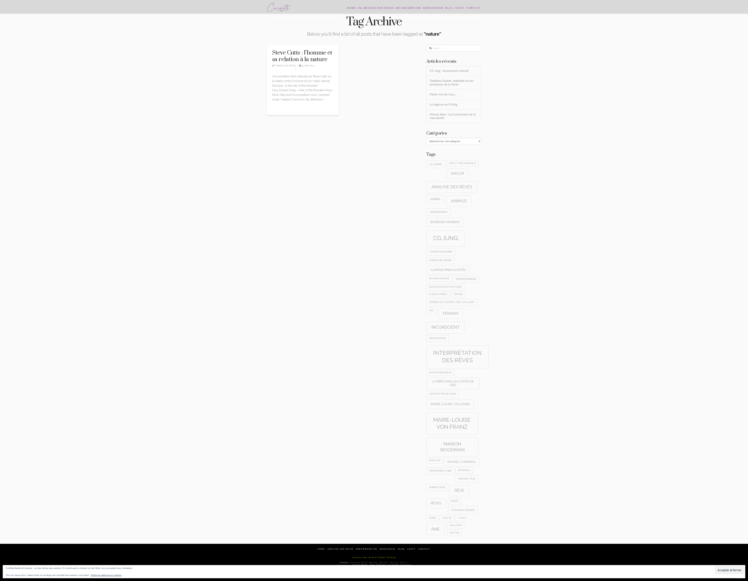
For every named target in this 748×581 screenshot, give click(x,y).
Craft (411, 549)
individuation (437, 338)
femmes (458, 294)
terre (432, 518)
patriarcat (464, 470)
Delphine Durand (439, 278)
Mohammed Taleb (440, 470)
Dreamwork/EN (366, 549)
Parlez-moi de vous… (443, 94)
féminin (450, 313)
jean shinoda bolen (440, 372)
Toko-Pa (446, 518)
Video (290, 69)
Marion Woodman (452, 446)
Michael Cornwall (461, 461)
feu (431, 310)
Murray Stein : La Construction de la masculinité (452, 116)
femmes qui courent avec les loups (451, 302)
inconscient (445, 327)
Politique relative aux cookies (106, 575)
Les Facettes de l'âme (442, 394)
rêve (459, 490)
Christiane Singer (440, 260)
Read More (280, 107)
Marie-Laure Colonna (450, 404)
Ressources (387, 549)
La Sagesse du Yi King (443, 104)
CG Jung (445, 238)
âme (435, 529)
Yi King (461, 518)
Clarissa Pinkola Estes (448, 270)
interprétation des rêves (457, 356)
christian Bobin (441, 251)
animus (459, 201)
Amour (457, 173)
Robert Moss (437, 487)
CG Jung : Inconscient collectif (449, 71)
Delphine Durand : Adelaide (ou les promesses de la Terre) (452, 82)
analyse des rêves (451, 186)
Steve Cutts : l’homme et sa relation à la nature (302, 56)
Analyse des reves (340, 549)
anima (435, 199)
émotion (454, 533)
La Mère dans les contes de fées (453, 383)
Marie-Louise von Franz (452, 423)
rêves (436, 503)
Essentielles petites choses (445, 287)
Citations (279, 69)
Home (321, 549)
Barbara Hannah (445, 222)
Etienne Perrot (438, 294)
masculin (434, 460)
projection (467, 478)
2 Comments (307, 69)
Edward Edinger (466, 279)
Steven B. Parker (463, 509)
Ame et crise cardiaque (462, 163)
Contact (424, 549)
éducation (456, 525)
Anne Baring (438, 211)
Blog (401, 549)
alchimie (436, 164)
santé (454, 501)
